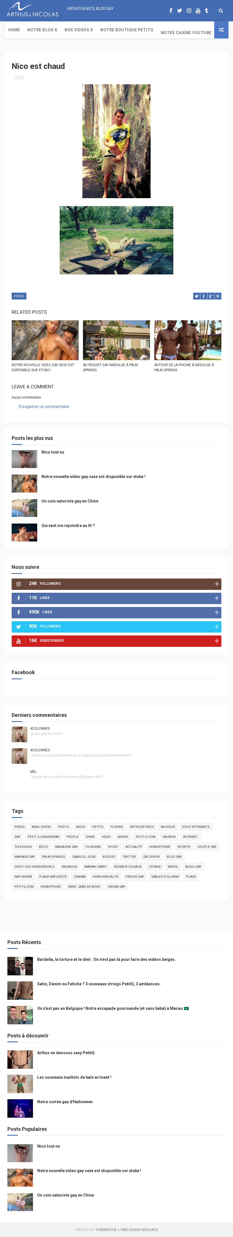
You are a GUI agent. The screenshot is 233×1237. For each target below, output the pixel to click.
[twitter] (179, 11)
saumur (169, 837)
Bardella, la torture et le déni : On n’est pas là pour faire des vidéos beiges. (106, 959)
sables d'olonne (165, 877)
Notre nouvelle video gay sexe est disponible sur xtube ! (43, 367)
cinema (80, 877)
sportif (183, 847)
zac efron (151, 857)
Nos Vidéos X (79, 30)
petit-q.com (145, 837)
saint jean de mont (84, 887)
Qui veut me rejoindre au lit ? (68, 525)
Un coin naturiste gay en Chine (69, 501)
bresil (173, 867)
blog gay (174, 857)
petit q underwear (43, 837)
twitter (129, 857)
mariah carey (95, 867)
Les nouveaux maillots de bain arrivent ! (74, 1077)
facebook (69, 867)
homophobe (51, 887)
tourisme (93, 847)
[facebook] (170, 11)
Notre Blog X (42, 30)
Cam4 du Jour (83, 857)
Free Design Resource (139, 1229)
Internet (190, 837)
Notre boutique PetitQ (126, 30)
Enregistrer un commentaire (44, 406)
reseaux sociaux (128, 867)
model (123, 837)
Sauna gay (116, 887)
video (106, 837)
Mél (33, 772)
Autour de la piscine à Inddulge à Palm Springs (184, 367)
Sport (113, 847)
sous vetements (196, 827)
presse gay (135, 877)
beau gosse (41, 827)
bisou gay (193, 867)
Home (14, 30)
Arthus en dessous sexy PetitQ (66, 1053)
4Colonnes (40, 729)
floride (117, 827)
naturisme (23, 877)
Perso (19, 296)
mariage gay (24, 857)
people (72, 837)
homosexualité (105, 877)
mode (80, 827)
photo (63, 827)
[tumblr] (206, 11)
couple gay (207, 847)
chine (90, 837)
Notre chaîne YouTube (186, 32)
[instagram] (189, 11)
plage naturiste (53, 877)
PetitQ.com (24, 887)
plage (191, 877)
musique (168, 827)
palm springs (53, 857)
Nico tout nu (52, 452)
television (23, 847)
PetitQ (97, 827)
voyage (155, 867)
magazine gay (66, 847)
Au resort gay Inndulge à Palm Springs (110, 367)
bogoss (109, 857)
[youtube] (198, 11)
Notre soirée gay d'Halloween (65, 1101)
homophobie (159, 847)
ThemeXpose (105, 1229)
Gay (17, 837)
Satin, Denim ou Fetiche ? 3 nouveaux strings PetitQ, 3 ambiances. (99, 984)
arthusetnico (142, 827)
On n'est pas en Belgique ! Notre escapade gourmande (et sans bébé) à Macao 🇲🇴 (113, 1008)
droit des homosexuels (34, 867)
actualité (134, 847)
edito (43, 847)
